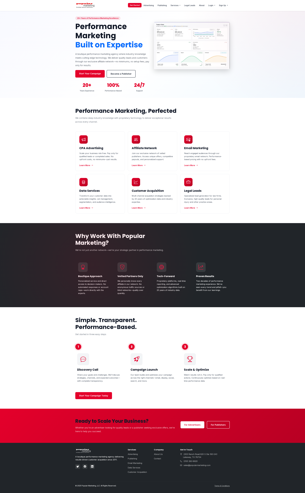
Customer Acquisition (137, 472)
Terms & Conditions (222, 486)
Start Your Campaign (90, 73)
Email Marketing (135, 463)
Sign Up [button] (222, 5)
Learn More (84, 165)
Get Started (135, 5)
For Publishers (218, 425)
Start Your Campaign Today (93, 395)
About (201, 5)
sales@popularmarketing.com (197, 465)
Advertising (148, 5)
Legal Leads (189, 5)
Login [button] (211, 5)
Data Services (134, 467)
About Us (158, 454)
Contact (157, 458)
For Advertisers (192, 425)
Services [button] (175, 5)
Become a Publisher (121, 74)
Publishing (162, 5)
